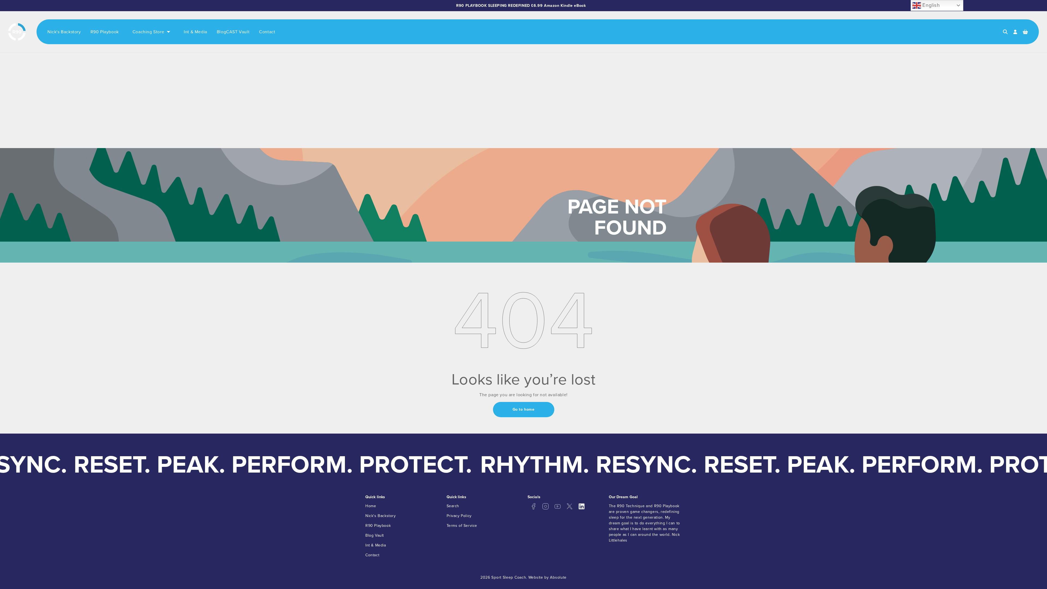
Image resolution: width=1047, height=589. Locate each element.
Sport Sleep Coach (508, 577)
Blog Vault (374, 535)
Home (370, 506)
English (930, 5)
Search (453, 506)
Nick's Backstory (380, 516)
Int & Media (375, 545)
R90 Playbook (378, 525)
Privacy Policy (459, 516)
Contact (372, 555)
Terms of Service (462, 525)
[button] (1005, 31)
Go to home (524, 409)
